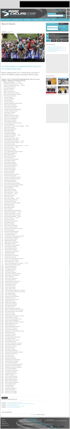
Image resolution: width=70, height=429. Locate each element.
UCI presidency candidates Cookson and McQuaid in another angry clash (21, 403)
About (53, 19)
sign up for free (62, 26)
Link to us (4, 421)
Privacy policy (5, 423)
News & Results (6, 19)
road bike (54, 34)
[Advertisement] (45, 4)
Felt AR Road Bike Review (52, 51)
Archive (60, 10)
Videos (47, 19)
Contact (63, 10)
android (65, 40)
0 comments (10, 31)
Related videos (4, 397)
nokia (59, 40)
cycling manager (56, 37)
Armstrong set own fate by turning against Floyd (57, 48)
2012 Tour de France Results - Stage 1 (14, 402)
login (36, 414)
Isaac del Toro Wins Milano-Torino (13, 407)
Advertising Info (5, 425)
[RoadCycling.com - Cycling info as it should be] (18, 13)
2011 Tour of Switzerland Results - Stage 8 (15, 406)
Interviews (27, 19)
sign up (32, 414)
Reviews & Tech (17, 19)
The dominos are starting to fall (53, 49)
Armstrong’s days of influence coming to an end (56, 50)
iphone (54, 40)
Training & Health (38, 19)
